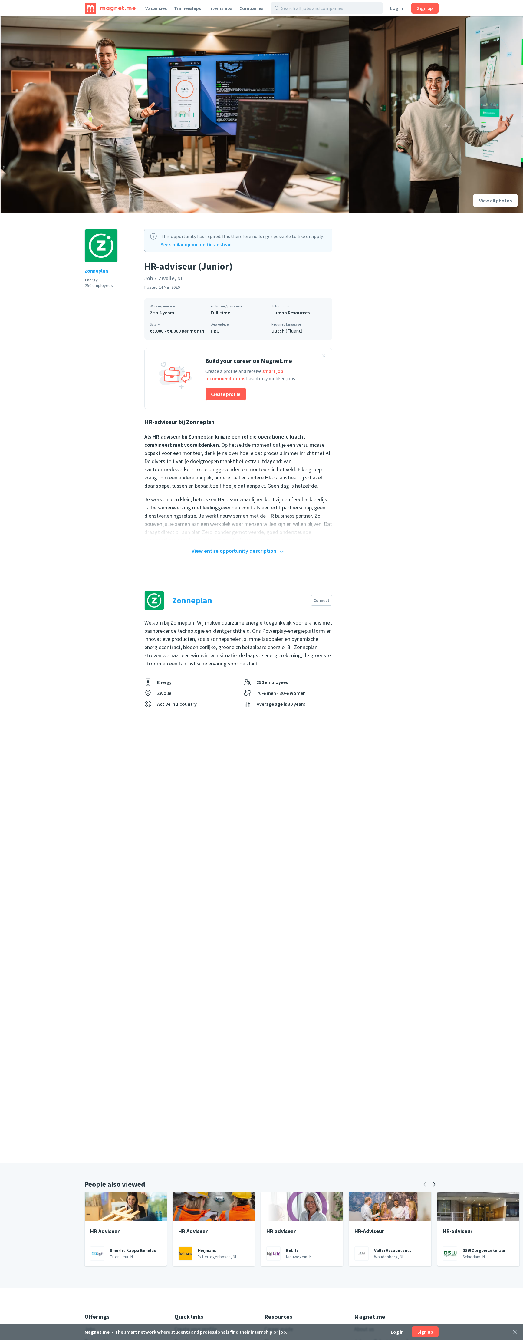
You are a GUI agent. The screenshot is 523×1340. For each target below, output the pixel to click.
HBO (215, 331)
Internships (220, 8)
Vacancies (156, 8)
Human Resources (290, 313)
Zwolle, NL (171, 278)
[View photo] (174, 114)
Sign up (425, 8)
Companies (251, 8)
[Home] (110, 8)
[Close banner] (324, 356)
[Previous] (424, 1184)
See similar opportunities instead (196, 244)
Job (148, 278)
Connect (321, 600)
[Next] (434, 1184)
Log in (396, 8)
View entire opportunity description (234, 550)
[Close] (515, 1332)
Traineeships (187, 8)
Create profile (225, 394)
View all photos (495, 200)
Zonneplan (96, 271)
